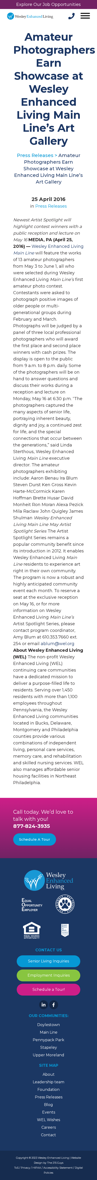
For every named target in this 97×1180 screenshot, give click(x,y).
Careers (48, 1127)
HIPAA (36, 1167)
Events (48, 1112)
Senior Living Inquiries (48, 961)
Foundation (48, 1089)
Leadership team (48, 1082)
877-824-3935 (31, 826)
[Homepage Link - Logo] (30, 16)
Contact (48, 1135)
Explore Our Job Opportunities (48, 4)
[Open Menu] (84, 16)
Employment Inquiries (49, 975)
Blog (48, 1104)
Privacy (25, 1167)
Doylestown (48, 1025)
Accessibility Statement (58, 1167)
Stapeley (48, 1047)
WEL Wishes (48, 1120)
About (49, 1074)
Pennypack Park (48, 1040)
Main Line (48, 1032)
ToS (16, 1167)
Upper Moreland (48, 1055)
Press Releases (51, 206)
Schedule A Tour (34, 839)
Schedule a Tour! (48, 989)
